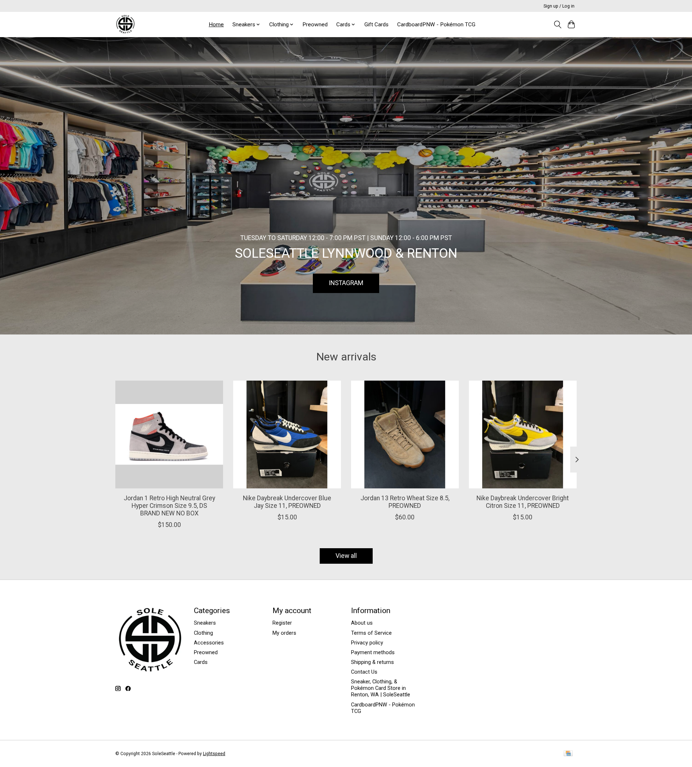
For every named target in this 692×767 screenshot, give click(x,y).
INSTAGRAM (346, 283)
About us (362, 623)
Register (282, 623)
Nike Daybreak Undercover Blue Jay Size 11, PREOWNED (287, 502)
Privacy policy (367, 642)
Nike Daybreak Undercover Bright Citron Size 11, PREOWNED (522, 502)
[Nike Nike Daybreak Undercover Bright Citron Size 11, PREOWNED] (523, 434)
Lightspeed (214, 753)
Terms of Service (371, 633)
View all (346, 555)
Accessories (209, 642)
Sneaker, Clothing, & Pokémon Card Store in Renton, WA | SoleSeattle (380, 688)
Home (216, 24)
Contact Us (364, 672)
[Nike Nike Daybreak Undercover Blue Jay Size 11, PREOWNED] (287, 434)
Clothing (203, 633)
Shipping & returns (372, 662)
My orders (284, 633)
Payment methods (373, 652)
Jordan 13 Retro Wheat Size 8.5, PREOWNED (404, 502)
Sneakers (205, 623)
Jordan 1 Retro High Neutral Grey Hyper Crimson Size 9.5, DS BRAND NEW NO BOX (169, 506)
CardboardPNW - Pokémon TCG (436, 24)
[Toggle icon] (557, 24)
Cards (201, 662)
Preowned (315, 24)
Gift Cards (376, 24)
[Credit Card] (568, 753)
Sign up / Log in (559, 6)
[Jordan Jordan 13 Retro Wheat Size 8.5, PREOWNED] (405, 434)
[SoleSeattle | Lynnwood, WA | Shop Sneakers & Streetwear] (125, 24)
